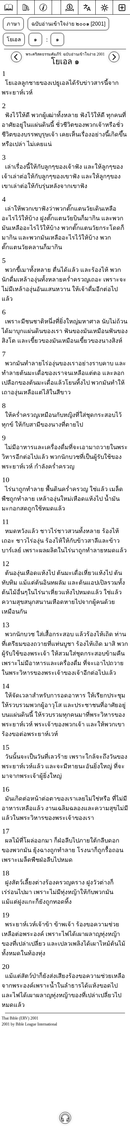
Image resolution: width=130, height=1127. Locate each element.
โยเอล (14, 39)
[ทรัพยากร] (25, 6)
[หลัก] (8, 7)
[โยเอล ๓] (16, 60)
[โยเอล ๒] (114, 60)
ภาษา (13, 24)
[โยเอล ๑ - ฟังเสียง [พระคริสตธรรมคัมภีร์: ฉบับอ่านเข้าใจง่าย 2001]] (65, 1118)
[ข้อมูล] (43, 6)
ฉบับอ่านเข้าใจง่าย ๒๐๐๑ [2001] (68, 24)
